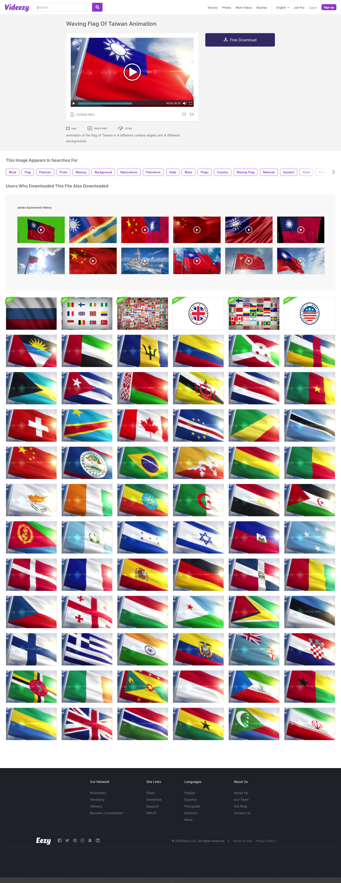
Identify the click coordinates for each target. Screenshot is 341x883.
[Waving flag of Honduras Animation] (142, 537)
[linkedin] (98, 840)
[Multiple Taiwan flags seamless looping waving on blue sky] (197, 262)
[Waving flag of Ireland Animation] (87, 686)
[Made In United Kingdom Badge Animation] (198, 313)
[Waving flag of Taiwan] (300, 262)
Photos (226, 7)
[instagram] (82, 840)
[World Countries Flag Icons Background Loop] (254, 313)
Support (152, 806)
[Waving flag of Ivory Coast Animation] (87, 500)
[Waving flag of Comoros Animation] (254, 724)
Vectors (212, 7)
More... (189, 820)
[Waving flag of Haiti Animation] (254, 537)
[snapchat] (90, 840)
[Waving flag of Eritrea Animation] (31, 537)
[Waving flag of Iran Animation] (309, 724)
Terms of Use (242, 841)
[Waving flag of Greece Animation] (87, 649)
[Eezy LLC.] (43, 840)
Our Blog (240, 806)
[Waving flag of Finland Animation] (31, 649)
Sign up (329, 7)
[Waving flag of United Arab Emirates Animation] (87, 351)
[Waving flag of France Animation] (87, 574)
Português (192, 806)
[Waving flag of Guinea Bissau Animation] (309, 686)
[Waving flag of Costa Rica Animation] (254, 388)
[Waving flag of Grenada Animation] (142, 686)
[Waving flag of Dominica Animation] (31, 686)
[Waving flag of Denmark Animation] (31, 574)
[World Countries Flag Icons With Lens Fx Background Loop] (142, 313)
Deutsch (190, 813)
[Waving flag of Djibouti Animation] (198, 612)
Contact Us (242, 813)
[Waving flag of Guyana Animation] (254, 612)
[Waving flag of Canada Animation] (142, 425)
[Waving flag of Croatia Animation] (309, 649)
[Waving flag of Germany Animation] (198, 574)
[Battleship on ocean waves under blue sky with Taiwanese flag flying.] (145, 262)
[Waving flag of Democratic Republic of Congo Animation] (87, 425)
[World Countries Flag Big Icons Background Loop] (87, 313)
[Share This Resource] (192, 114)
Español (190, 799)
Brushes (262, 7)
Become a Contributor (106, 813)
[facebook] (59, 840)
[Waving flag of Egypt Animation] (254, 500)
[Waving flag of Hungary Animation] (142, 612)
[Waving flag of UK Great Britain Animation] (87, 724)
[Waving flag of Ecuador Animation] (198, 649)
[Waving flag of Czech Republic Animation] (31, 612)
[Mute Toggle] (185, 103)
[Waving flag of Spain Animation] (142, 574)
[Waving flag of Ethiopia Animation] (142, 500)
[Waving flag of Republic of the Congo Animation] (254, 425)
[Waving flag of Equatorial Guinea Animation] (254, 686)
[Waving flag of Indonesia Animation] (198, 686)
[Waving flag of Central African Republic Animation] (309, 351)
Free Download (243, 40)
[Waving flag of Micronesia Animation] (309, 537)
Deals (150, 793)
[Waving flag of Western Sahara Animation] (309, 500)
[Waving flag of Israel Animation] (198, 537)
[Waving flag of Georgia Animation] (87, 612)
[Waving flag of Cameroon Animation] (309, 388)
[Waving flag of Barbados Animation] (142, 351)
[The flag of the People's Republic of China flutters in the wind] (197, 231)
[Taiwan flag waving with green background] (41, 231)
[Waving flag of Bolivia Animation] (254, 462)
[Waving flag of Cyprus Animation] (31, 500)
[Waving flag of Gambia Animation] (142, 724)
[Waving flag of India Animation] (142, 649)
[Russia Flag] (31, 313)
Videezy (96, 806)
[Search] (97, 7)
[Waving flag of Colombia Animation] (198, 351)
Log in (313, 7)
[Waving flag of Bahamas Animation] (31, 388)
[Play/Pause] (74, 103)
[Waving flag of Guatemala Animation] (87, 537)
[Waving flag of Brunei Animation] (198, 388)
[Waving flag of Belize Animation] (87, 462)
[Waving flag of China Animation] (31, 462)
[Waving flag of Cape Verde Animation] (198, 425)
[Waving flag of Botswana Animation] (309, 425)
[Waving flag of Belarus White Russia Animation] (142, 388)
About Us (241, 793)
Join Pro (299, 7)
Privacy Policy (265, 841)
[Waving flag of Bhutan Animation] (198, 462)
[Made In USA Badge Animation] (309, 313)
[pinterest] (75, 840)
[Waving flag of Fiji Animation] (254, 649)
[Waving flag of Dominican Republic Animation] (254, 574)
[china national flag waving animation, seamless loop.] (93, 262)
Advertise (153, 799)
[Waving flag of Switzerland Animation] (31, 425)
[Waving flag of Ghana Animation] (198, 724)
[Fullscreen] (191, 103)
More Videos (244, 7)
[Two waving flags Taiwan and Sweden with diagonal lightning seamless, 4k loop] (93, 231)
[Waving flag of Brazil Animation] (142, 462)
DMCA (151, 813)
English (189, 793)
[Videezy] (17, 8)
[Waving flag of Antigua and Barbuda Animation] (31, 351)
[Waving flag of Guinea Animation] (309, 574)
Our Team (241, 799)
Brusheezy (98, 793)
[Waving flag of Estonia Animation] (309, 612)
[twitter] (67, 840)
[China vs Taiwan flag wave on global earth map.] (145, 231)
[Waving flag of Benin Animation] (309, 462)
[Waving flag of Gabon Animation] (31, 724)
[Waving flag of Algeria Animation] (198, 500)
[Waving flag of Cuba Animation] (87, 388)
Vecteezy (97, 799)
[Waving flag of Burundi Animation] (254, 351)
